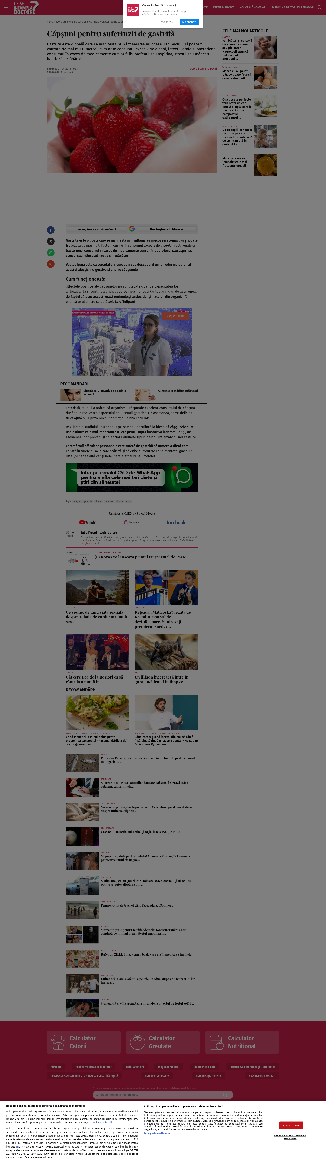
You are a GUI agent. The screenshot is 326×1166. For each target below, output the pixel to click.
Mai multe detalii (102, 1122)
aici (17, 1147)
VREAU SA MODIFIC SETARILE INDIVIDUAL (290, 1137)
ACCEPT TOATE (291, 1125)
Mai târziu (167, 22)
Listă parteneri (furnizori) (158, 1133)
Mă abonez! (189, 22)
